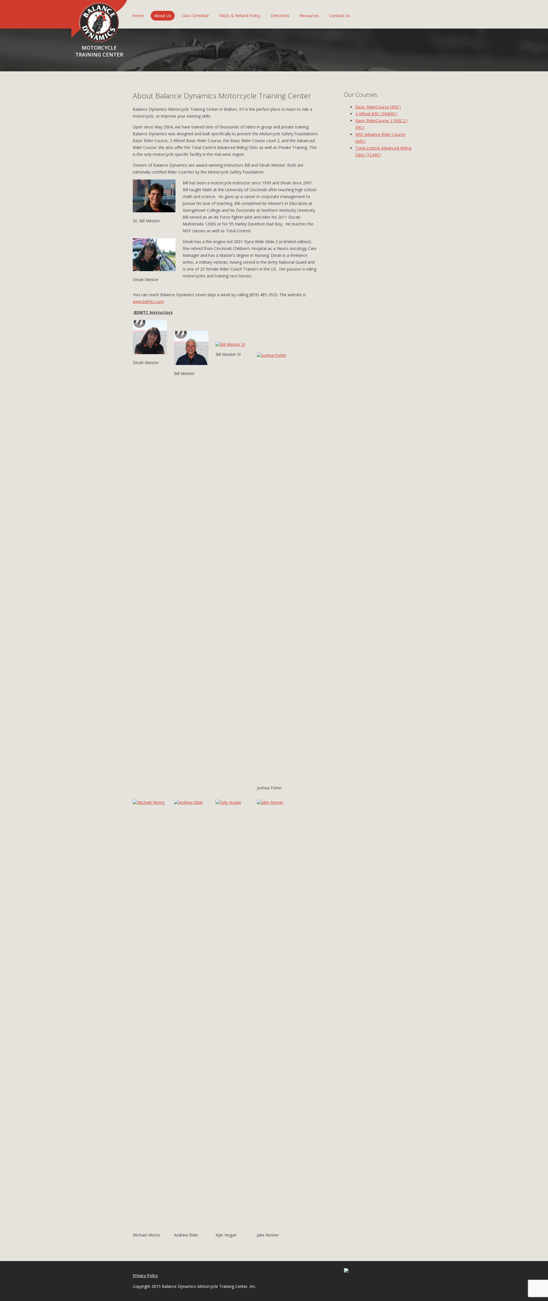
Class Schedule (195, 15)
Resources (309, 15)
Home (138, 15)
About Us (162, 15)
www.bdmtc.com (148, 301)
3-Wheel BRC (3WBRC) (376, 113)
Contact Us (339, 15)
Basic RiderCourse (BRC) (378, 107)
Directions (280, 15)
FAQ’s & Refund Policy (239, 15)
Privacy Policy (145, 1275)
